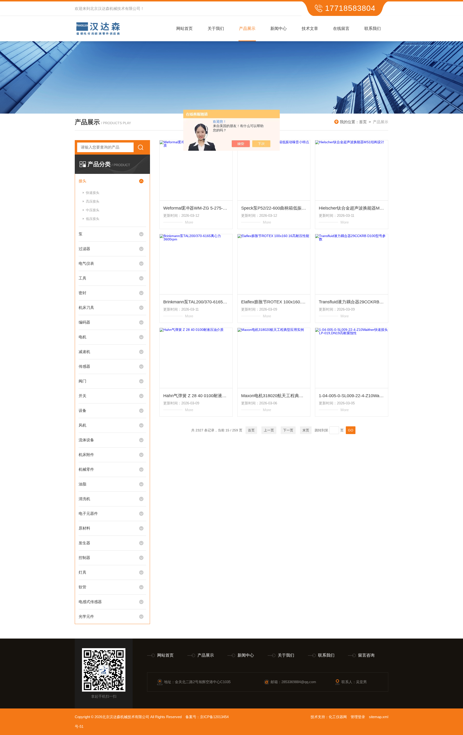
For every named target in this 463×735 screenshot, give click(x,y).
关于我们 (216, 28)
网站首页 (184, 28)
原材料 (84, 528)
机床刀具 (86, 308)
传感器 (84, 366)
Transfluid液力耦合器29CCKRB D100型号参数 (351, 301)
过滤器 (84, 249)
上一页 (269, 430)
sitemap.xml (378, 717)
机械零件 (86, 469)
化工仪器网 (338, 717)
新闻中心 (278, 28)
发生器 (84, 543)
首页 (363, 122)
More (189, 222)
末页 (305, 430)
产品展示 (247, 28)
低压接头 (92, 219)
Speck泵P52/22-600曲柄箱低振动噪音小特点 (274, 208)
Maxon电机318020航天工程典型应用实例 (274, 395)
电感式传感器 (90, 602)
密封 (82, 293)
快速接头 (92, 193)
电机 (82, 337)
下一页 (288, 430)
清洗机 (84, 499)
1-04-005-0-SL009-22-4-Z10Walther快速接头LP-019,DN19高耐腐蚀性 (351, 395)
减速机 (84, 352)
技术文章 (310, 28)
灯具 (82, 572)
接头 (82, 181)
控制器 (84, 558)
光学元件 (86, 616)
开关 (82, 396)
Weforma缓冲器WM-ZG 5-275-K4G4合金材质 (196, 208)
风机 (82, 425)
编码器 (84, 322)
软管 (82, 587)
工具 (82, 278)
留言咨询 (366, 655)
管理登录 (358, 717)
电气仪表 (86, 263)
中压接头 (92, 210)
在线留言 (341, 28)
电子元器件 (88, 513)
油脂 (82, 484)
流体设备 (86, 440)
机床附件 (86, 455)
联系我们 (372, 28)
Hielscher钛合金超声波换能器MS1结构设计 (351, 208)
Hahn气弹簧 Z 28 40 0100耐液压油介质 (196, 395)
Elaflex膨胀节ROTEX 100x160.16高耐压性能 (274, 301)
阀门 (82, 381)
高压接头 (92, 201)
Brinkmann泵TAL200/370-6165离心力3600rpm (196, 301)
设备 (82, 410)
